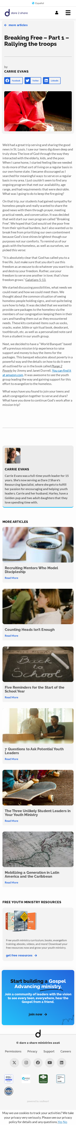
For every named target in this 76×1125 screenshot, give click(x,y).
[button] (13, 80)
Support (48, 1051)
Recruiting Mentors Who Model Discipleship (31, 570)
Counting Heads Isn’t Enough (30, 630)
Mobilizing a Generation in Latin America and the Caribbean (32, 874)
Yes (60, 1122)
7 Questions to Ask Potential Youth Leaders (34, 751)
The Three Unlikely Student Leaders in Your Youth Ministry (38, 813)
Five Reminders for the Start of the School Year (34, 689)
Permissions (13, 1051)
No (65, 1122)
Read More (11, 577)
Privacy (32, 1051)
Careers (65, 1051)
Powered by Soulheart (38, 1101)
